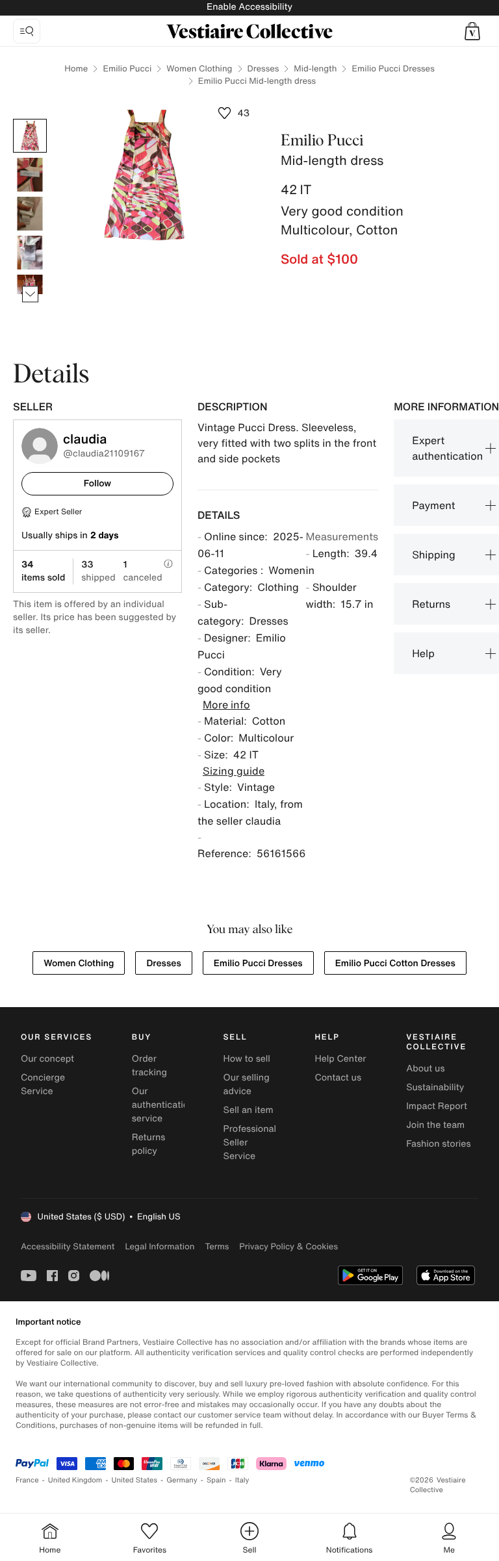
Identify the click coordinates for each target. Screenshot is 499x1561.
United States (135, 1480)
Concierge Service (43, 1084)
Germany (182, 1480)
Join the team (435, 1125)
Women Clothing (199, 68)
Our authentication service (163, 1104)
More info (226, 704)
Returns (431, 604)
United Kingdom (75, 1480)
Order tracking (149, 1065)
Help (423, 653)
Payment (433, 505)
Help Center (340, 1059)
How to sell (247, 1059)
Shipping (433, 554)
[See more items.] (30, 294)
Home (76, 68)
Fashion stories (438, 1144)
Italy (242, 1480)
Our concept (47, 1059)
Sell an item (249, 1110)
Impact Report (436, 1106)
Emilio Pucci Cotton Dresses (395, 963)
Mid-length (315, 68)
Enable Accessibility (249, 7)
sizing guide (233, 771)
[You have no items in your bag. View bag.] (472, 31)
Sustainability (435, 1087)
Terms (217, 1246)
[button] (472, 31)
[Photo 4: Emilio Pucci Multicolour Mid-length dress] (30, 252)
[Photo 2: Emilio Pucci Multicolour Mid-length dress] (30, 175)
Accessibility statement (67, 1246)
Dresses (263, 68)
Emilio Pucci (127, 68)
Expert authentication (447, 448)
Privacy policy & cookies (288, 1246)
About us (425, 1068)
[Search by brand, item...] (26, 31)
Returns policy (149, 1144)
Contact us (337, 1077)
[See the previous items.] (30, 119)
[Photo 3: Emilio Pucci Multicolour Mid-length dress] (30, 214)
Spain (216, 1480)
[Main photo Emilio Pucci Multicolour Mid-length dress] (30, 136)
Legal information (159, 1246)
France (27, 1480)
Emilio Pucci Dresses (393, 68)
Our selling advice (247, 1084)
